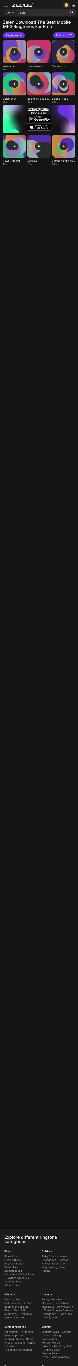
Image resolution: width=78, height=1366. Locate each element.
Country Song (52, 1335)
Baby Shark (49, 1256)
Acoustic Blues (13, 1263)
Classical (9, 1294)
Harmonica (10, 1274)
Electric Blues (12, 1259)
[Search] (72, 12)
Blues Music (11, 1256)
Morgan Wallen (51, 1342)
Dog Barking (49, 1267)
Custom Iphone (13, 1335)
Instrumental (12, 1303)
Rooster (46, 1270)
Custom (11, 1346)
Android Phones (14, 1338)
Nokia (29, 1338)
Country (47, 1326)
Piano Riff (19, 1310)
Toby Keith (66, 1346)
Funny (45, 1299)
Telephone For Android (18, 1349)
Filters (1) (62, 35)
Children (47, 1251)
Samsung (20, 1342)
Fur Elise (27, 1303)
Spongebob (49, 1259)
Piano (7, 1310)
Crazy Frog (65, 1313)
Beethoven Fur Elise (16, 1306)
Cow (62, 1267)
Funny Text (61, 1303)
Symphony (10, 1313)
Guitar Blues (27, 1274)
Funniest (57, 1299)
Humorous (48, 1306)
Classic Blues (12, 1285)
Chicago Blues (13, 1270)
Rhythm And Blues (18, 1277)
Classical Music (13, 1299)
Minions (63, 1256)
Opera (8, 1317)
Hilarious (47, 1303)
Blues (7, 1251)
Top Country (49, 1338)
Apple (31, 1342)
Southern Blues (13, 1281)
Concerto (20, 1317)
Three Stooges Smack (57, 1310)
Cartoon (63, 1259)
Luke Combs (49, 1346)
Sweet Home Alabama (55, 1356)
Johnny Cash (52, 1349)
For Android (11, 1331)
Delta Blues (11, 1267)
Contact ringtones (15, 1326)
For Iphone (27, 1331)
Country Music (50, 1331)
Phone (8, 1342)
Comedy (47, 1294)
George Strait (50, 1353)
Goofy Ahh (50, 1317)
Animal (46, 1263)
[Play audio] (15, 52)
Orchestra (26, 1313)
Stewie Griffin (64, 1306)
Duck (55, 1263)
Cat (63, 1263)
